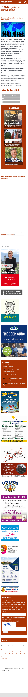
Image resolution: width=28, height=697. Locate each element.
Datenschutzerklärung (15, 617)
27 (12, 655)
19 (9, 653)
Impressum (17, 668)
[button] (6, 95)
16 (24, 651)
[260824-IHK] (14, 148)
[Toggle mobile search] (25, 2)
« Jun (2, 658)
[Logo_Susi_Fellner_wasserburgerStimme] (10, 525)
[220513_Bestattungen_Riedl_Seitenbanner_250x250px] (14, 496)
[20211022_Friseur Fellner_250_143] (10, 544)
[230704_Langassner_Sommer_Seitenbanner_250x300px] (10, 391)
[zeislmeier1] (10, 587)
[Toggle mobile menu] (20, 2)
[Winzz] (10, 299)
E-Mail (4, 611)
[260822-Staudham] (13, 110)
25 (5, 655)
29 (20, 655)
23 (24, 653)
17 (1, 653)
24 (1, 655)
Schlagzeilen (11, 234)
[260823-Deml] (13, 129)
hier (24, 609)
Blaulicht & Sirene (4, 234)
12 (9, 651)
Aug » (6, 658)
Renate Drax (5, 232)
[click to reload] (9, 624)
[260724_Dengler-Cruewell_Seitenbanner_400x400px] (14, 416)
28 (16, 655)
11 (5, 651)
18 (5, 653)
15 (20, 651)
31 (1, 657)
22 (20, 653)
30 (24, 655)
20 (12, 653)
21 (16, 653)
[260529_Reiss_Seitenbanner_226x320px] (10, 558)
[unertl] (10, 481)
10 (1, 651)
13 (12, 651)
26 (9, 655)
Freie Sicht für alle (11, 375)
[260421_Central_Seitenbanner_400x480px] (14, 446)
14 (16, 651)
